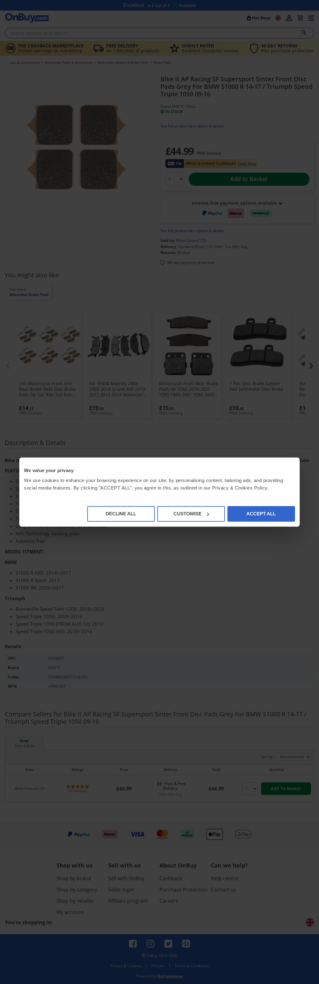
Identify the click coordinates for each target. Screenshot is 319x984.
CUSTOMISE (188, 513)
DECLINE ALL (121, 513)
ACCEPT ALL (261, 513)
